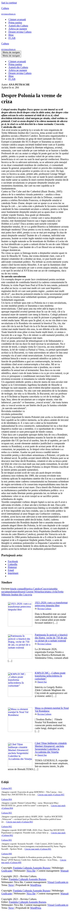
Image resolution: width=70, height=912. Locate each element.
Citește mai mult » (51, 794)
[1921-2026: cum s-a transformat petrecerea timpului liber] (20, 625)
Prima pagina (15, 22)
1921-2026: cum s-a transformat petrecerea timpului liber (51, 604)
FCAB (11, 38)
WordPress (35, 885)
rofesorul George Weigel (28, 591)
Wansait (64, 870)
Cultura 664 (6, 799)
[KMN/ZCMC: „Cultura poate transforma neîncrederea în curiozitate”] (20, 695)
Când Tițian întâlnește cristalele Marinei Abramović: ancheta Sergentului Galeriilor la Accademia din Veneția (51, 747)
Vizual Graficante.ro (57, 882)
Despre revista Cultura (19, 31)
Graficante (6, 870)
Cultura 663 (6, 813)
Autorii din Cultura (18, 25)
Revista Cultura (44, 608)
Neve (11, 885)
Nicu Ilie (31, 870)
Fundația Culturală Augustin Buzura (27, 879)
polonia (12, 591)
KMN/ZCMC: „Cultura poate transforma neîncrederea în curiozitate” (50, 675)
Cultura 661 (6, 840)
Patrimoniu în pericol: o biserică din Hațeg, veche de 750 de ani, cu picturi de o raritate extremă (51, 637)
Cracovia (46, 588)
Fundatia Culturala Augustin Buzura (31, 867)
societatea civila (49, 591)
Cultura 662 (6, 826)
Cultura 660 (6, 853)
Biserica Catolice (33, 588)
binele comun (17, 588)
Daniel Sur (42, 682)
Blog (11, 35)
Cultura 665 (6, 788)
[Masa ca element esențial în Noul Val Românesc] (20, 731)
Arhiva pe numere (17, 28)
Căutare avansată (17, 19)
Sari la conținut (9, 2)
